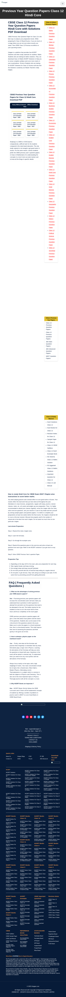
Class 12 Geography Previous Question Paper (52, 207)
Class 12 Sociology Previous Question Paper (52, 253)
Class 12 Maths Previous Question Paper (52, 33)
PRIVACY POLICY (33, 735)
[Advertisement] (25, 81)
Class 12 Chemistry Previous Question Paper (52, 62)
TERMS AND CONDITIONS (33, 737)
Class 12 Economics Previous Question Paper (52, 126)
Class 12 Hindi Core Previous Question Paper (52, 175)
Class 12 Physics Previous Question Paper (52, 77)
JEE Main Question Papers (49, 344)
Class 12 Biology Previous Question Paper (52, 48)
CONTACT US (33, 740)
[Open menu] (62, 3)
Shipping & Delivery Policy (33, 746)
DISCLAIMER (33, 742)
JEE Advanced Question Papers (50, 351)
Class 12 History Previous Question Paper (52, 221)
